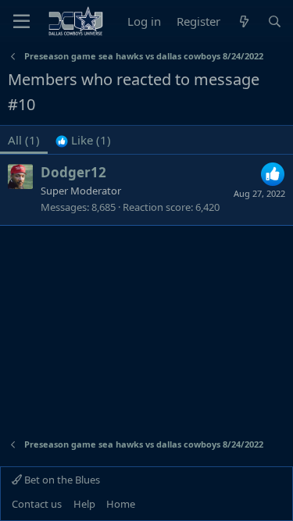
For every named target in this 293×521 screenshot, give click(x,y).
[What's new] (243, 21)
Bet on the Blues (61, 480)
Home (120, 504)
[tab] (83, 140)
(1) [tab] (24, 140)
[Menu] (21, 21)
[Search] (274, 21)
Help (84, 504)
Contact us (37, 504)
